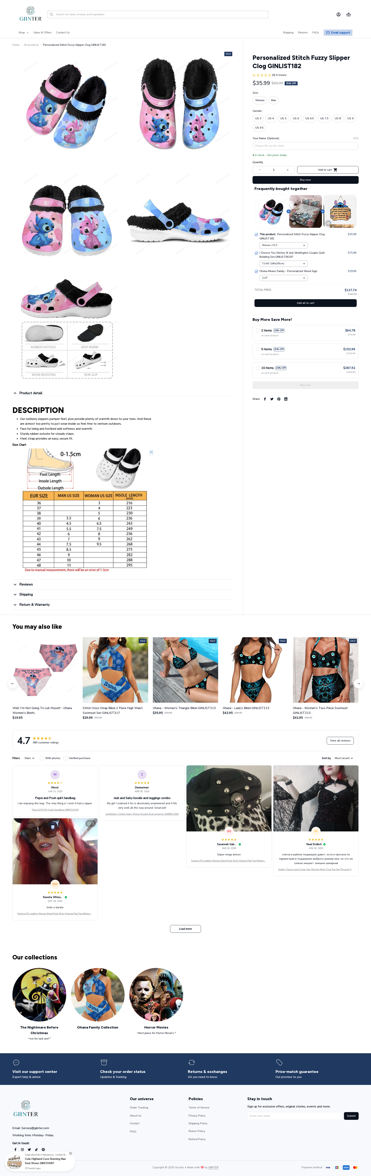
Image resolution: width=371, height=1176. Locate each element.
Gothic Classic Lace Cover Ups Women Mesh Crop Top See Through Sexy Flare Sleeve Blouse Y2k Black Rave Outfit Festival (316, 869)
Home (16, 45)
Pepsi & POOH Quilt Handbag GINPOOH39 (55, 809)
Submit (351, 1116)
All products (31, 45)
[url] (213, 1167)
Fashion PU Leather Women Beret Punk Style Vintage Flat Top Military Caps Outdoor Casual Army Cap (229, 861)
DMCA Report (46, 1167)
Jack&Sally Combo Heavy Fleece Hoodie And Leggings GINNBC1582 (142, 814)
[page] (340, 32)
